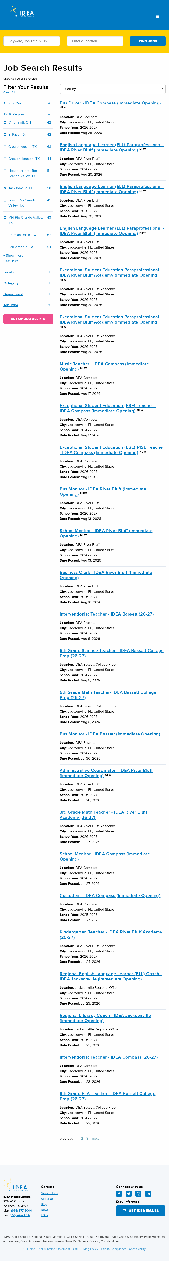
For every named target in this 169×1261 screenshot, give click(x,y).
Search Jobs (49, 1193)
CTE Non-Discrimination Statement (46, 1249)
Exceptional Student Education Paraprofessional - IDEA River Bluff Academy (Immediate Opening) (111, 272)
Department (13, 294)
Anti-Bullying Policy (85, 1249)
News (45, 1210)
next (95, 1138)
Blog (44, 1204)
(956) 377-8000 (21, 1210)
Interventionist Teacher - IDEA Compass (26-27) (109, 1057)
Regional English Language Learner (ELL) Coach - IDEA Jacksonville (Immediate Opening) (111, 976)
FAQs (44, 1215)
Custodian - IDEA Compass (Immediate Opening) (110, 895)
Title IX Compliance (114, 1249)
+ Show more (13, 255)
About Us (47, 1199)
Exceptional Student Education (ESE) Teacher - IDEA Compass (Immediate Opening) (108, 408)
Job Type (10, 305)
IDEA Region (13, 114)
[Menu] (157, 16)
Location (10, 272)
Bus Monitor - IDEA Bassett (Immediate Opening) (110, 734)
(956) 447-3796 (20, 1215)
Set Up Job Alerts (28, 319)
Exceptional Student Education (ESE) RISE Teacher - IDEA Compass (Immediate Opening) (112, 450)
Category (11, 283)
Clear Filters (10, 261)
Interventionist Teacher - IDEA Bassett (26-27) (107, 614)
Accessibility (137, 1249)
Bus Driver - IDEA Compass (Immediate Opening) (110, 103)
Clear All (9, 92)
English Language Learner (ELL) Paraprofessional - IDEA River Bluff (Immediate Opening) (112, 147)
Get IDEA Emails (142, 1211)
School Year (13, 103)
